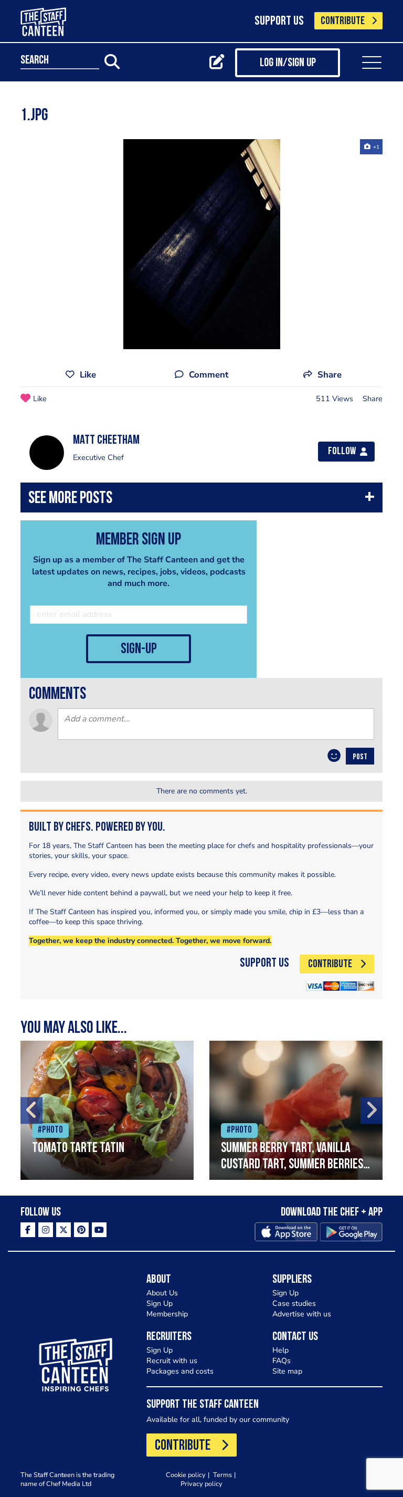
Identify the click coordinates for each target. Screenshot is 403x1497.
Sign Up (159, 1303)
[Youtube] (99, 1229)
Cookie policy (186, 1474)
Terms (222, 1474)
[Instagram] (45, 1229)
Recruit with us (171, 1361)
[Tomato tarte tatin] (107, 1110)
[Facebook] (27, 1229)
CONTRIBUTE (343, 21)
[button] (201, 500)
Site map (287, 1371)
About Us (162, 1293)
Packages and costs (180, 1371)
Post (360, 757)
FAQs (281, 1361)
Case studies (294, 1303)
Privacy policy (201, 1483)
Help (280, 1350)
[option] (201, 244)
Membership (167, 1314)
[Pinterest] (81, 1229)
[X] (63, 1229)
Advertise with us (301, 1314)
